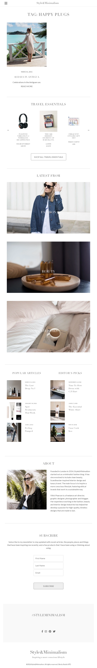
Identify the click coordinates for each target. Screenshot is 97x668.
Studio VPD (67, 664)
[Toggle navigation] (6, 3)
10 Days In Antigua (26, 77)
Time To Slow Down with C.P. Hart (75, 389)
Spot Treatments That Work (30, 410)
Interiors (48, 331)
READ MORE (27, 86)
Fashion (48, 212)
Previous (8, 130)
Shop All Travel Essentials (48, 157)
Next (88, 130)
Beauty (48, 271)
